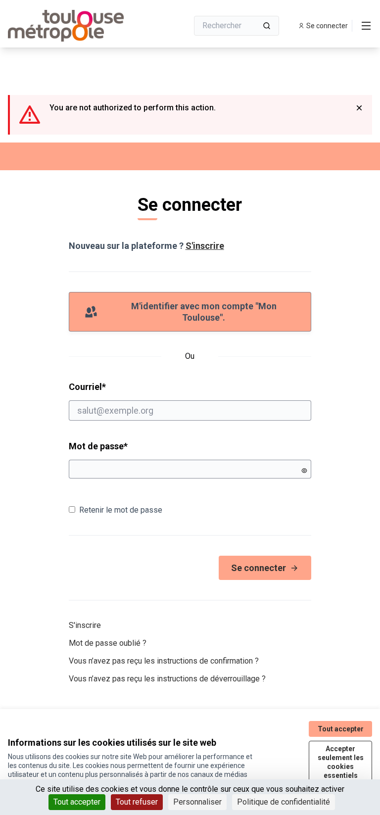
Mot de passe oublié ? (107, 643)
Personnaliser (197, 802)
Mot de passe (98, 446)
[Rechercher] (267, 25)
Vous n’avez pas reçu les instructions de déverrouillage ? (167, 678)
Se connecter (258, 568)
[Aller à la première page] (74, 26)
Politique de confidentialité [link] (283, 802)
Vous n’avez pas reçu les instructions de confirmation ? (164, 661)
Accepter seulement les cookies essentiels (341, 762)
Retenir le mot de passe (120, 510)
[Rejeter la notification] (359, 108)
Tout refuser (137, 802)
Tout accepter (76, 802)
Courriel (125, 386)
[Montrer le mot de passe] (304, 471)
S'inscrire (205, 245)
